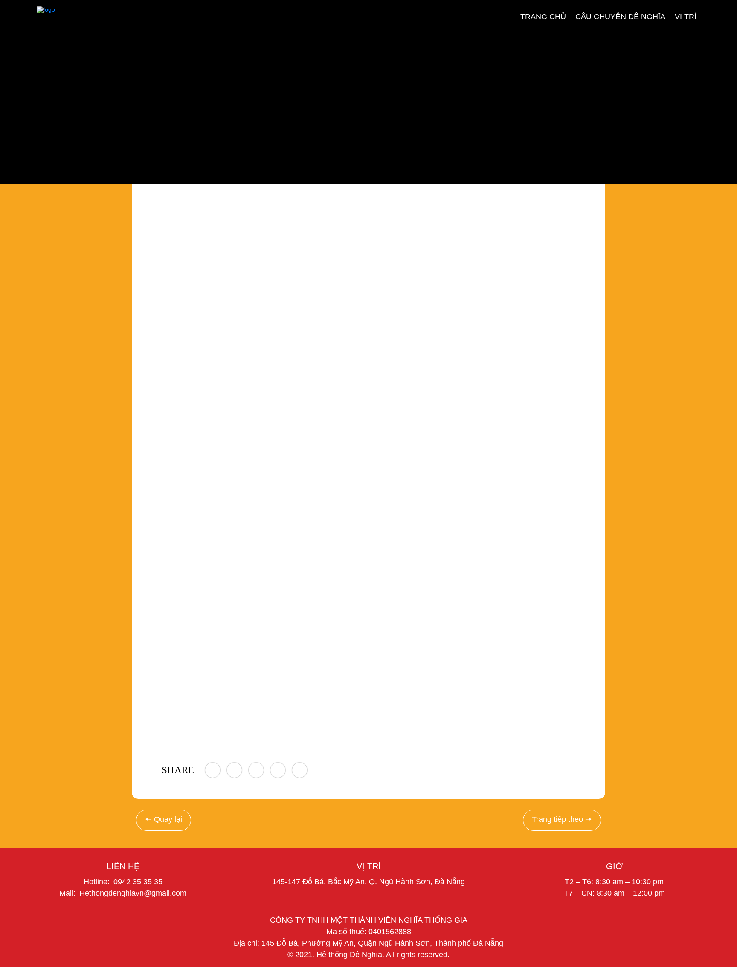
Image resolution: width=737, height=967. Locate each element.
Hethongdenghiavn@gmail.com (132, 893)
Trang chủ (543, 16)
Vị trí (685, 16)
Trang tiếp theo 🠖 (562, 819)
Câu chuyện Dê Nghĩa (620, 16)
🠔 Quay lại (163, 819)
